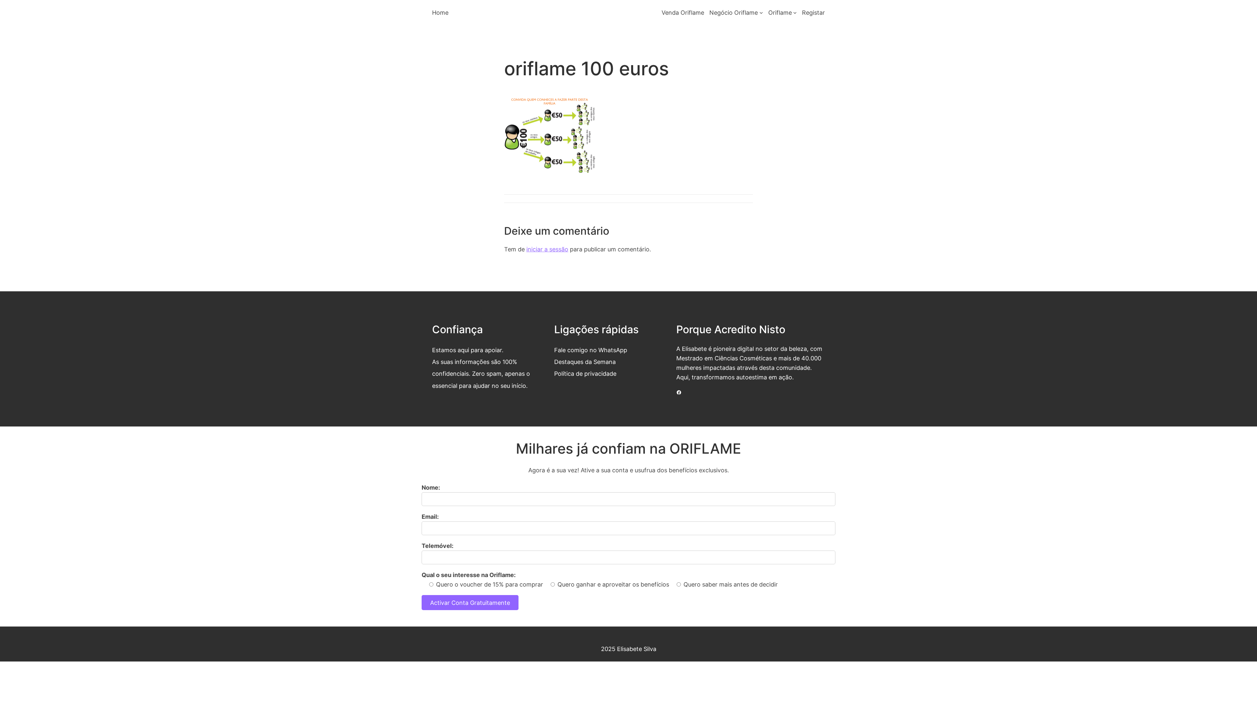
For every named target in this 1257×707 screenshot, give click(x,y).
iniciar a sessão (547, 249)
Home (440, 12)
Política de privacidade (585, 373)
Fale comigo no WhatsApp (590, 350)
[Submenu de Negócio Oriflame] (761, 12)
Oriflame (780, 12)
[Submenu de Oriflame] (795, 12)
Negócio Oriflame (733, 12)
